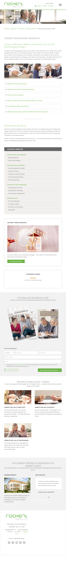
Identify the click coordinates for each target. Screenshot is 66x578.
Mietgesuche (40, 475)
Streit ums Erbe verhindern (15, 95)
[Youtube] (16, 542)
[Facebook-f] (9, 542)
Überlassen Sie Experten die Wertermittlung (20, 89)
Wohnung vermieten (30, 29)
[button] (60, 5)
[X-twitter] (13, 542)
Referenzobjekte (10, 475)
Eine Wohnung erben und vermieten (18, 106)
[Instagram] (20, 542)
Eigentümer (14, 29)
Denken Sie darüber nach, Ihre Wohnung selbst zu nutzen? (25, 100)
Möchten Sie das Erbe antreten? (17, 84)
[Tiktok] (24, 542)
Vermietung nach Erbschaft (15, 407)
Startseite (7, 29)
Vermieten (21, 29)
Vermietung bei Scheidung (44, 407)
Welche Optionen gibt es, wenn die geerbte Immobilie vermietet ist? (27, 112)
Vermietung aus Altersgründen (16, 440)
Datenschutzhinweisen (19, 364)
